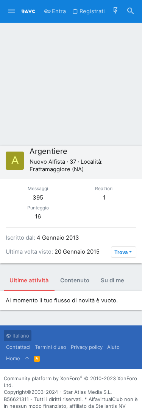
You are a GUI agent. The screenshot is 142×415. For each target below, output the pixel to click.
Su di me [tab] (112, 280)
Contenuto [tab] (74, 280)
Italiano (20, 336)
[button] (11, 11)
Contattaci (18, 347)
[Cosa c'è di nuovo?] (115, 11)
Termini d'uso (50, 347)
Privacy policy (87, 347)
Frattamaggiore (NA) (57, 169)
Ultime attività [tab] (29, 280)
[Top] (27, 358)
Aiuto (113, 347)
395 (38, 197)
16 (38, 216)
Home (13, 358)
